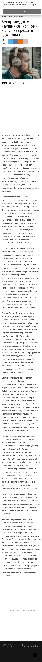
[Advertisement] (21, 110)
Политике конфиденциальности (15, 7)
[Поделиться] (15, 41)
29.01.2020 (13, 83)
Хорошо (22, 11)
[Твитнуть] (10, 41)
